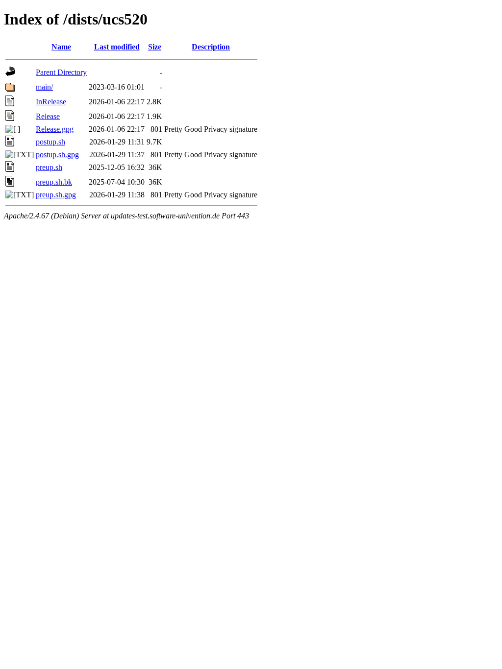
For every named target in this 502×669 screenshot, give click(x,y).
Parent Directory (61, 72)
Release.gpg (55, 129)
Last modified (117, 47)
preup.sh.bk (54, 182)
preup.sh (49, 167)
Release (48, 116)
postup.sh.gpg (57, 154)
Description (211, 47)
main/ (44, 87)
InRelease (51, 101)
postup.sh (50, 142)
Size (154, 47)
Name (61, 47)
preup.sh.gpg (56, 195)
